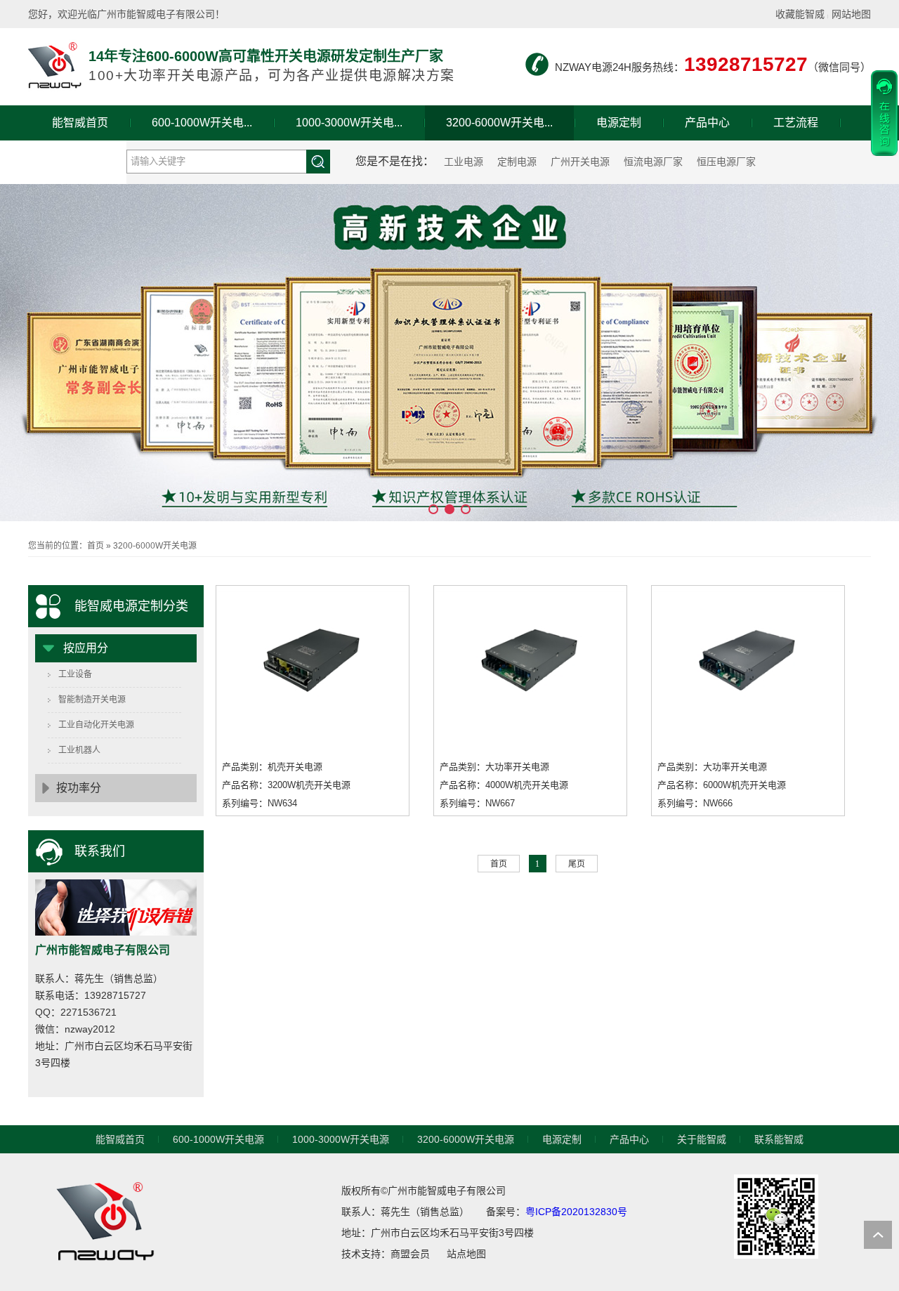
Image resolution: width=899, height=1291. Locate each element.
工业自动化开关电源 (96, 725)
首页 (95, 546)
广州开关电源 (580, 161)
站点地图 (466, 1253)
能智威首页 (80, 123)
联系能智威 (778, 1139)
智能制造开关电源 (92, 700)
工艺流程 (795, 123)
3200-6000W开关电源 (155, 546)
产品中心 (707, 123)
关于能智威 (77, 158)
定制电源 (517, 161)
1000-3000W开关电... (349, 123)
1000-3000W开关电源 (340, 1139)
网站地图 (851, 14)
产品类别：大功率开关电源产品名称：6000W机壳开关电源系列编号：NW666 (721, 784)
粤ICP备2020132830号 (576, 1211)
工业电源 (463, 161)
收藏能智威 (800, 14)
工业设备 (75, 674)
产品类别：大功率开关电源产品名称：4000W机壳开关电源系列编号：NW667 (504, 784)
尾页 (576, 864)
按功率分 (78, 788)
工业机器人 (79, 750)
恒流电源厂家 (653, 161)
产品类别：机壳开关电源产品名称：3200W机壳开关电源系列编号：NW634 (286, 784)
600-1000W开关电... (202, 123)
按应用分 (85, 648)
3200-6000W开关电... (499, 123)
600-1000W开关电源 (218, 1139)
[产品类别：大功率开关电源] (312, 662)
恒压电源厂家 (726, 161)
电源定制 (618, 123)
